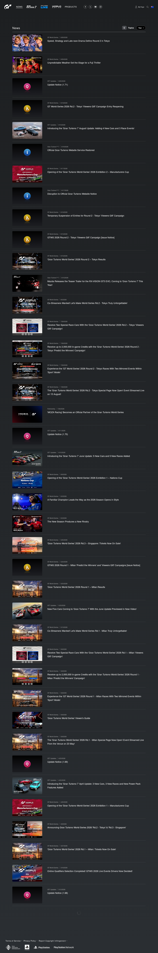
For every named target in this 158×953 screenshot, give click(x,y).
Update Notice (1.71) (57, 84)
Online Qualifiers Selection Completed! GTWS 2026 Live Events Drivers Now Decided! (89, 871)
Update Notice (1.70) (57, 434)
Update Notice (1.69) (57, 761)
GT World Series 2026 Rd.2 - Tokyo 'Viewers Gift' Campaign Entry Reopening (85, 106)
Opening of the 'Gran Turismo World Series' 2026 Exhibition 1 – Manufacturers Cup (88, 805)
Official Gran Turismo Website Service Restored (70, 150)
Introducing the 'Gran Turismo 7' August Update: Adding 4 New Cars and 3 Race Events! (90, 128)
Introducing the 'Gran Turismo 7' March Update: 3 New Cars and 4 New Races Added (89, 914)
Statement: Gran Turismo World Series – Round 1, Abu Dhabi (77, 936)
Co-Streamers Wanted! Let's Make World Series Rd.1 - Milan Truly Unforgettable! (87, 630)
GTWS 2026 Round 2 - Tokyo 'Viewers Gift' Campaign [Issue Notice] (80, 237)
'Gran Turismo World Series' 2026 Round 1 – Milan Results (76, 587)
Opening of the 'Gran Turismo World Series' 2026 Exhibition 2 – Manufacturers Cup (88, 171)
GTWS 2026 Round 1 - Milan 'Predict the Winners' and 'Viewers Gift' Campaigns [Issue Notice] (93, 565)
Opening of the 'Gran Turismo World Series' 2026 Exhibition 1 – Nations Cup (84, 477)
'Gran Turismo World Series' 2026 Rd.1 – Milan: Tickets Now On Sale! (81, 849)
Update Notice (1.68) (57, 892)
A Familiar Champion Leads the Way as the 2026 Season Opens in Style (83, 499)
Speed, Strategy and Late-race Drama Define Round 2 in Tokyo (78, 40)
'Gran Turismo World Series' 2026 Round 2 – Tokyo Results (76, 259)
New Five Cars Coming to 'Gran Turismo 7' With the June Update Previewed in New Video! (92, 608)
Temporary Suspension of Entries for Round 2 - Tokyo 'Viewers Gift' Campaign (85, 215)
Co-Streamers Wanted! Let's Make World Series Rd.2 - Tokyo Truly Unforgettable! (87, 303)
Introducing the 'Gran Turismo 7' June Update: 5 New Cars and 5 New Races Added (88, 456)
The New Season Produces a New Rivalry (68, 521)
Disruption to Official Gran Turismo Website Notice (72, 193)
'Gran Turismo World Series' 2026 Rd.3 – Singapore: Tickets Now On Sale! (84, 543)
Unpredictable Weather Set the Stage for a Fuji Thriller (74, 62)
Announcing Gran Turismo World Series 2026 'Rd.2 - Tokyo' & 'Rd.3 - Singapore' (86, 827)
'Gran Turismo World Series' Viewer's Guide (68, 718)
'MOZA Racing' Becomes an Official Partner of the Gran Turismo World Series (85, 412)
